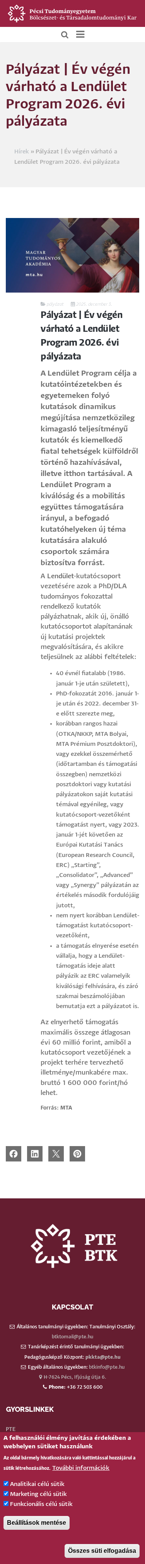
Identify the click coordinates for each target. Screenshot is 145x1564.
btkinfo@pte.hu (107, 1367)
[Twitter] (56, 1153)
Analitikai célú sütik (37, 1484)
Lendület (60, 576)
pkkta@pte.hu (103, 1357)
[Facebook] (13, 1153)
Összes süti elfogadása (102, 1550)
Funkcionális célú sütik (41, 1504)
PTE (10, 1429)
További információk (80, 1468)
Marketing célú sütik (38, 1494)
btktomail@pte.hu (72, 1336)
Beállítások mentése (36, 1522)
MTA (66, 1108)
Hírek (21, 152)
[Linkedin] (35, 1153)
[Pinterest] (77, 1153)
